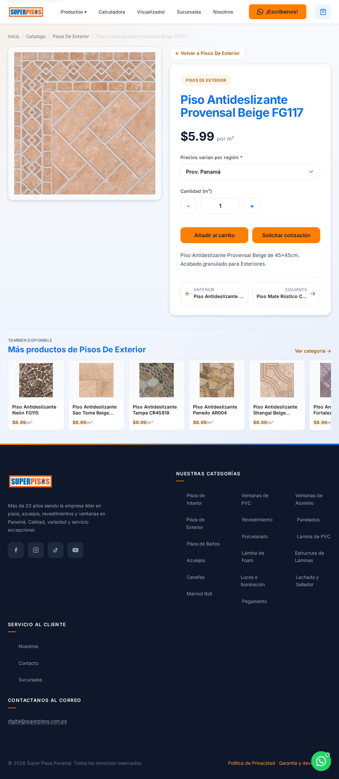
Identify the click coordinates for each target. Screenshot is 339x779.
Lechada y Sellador (307, 580)
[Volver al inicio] (29, 11)
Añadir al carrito (214, 235)
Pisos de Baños (203, 543)
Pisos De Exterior (71, 36)
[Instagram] (36, 550)
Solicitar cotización (286, 235)
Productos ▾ (74, 12)
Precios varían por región (211, 157)
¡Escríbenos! (282, 11)
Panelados (308, 519)
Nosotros (223, 12)
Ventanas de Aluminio (308, 499)
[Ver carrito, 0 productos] (323, 12)
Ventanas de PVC (254, 499)
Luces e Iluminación (253, 580)
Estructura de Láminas (309, 556)
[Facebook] (16, 550)
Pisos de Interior (196, 499)
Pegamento (254, 601)
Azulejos (196, 560)
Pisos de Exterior (195, 523)
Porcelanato (255, 536)
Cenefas (196, 577)
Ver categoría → (313, 351)
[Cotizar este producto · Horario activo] (321, 761)
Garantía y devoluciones (305, 763)
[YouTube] (75, 550)
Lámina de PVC (313, 536)
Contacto (28, 663)
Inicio (13, 36)
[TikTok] (56, 550)
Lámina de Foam (253, 556)
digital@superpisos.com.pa (37, 721)
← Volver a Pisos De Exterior (207, 53)
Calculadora (112, 12)
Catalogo (36, 36)
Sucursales (189, 12)
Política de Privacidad (251, 763)
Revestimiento (257, 519)
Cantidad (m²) (196, 191)
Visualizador (151, 12)
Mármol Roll (199, 593)
